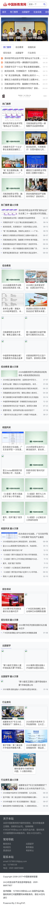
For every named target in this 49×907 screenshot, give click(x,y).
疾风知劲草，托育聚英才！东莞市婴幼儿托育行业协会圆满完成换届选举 (21, 227)
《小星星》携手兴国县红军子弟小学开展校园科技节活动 (21, 555)
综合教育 (19, 47)
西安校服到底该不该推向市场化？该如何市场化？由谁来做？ (21, 244)
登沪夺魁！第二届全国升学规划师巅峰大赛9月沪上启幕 (21, 797)
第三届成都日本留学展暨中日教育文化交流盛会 (21, 397)
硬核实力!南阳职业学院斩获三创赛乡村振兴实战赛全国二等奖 (21, 235)
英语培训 (7, 850)
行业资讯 (32, 53)
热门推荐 (14, 12)
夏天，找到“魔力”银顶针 (12, 563)
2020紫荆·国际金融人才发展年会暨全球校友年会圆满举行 (21, 689)
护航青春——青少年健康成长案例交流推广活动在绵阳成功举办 (21, 248)
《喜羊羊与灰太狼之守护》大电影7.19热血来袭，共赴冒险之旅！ (21, 414)
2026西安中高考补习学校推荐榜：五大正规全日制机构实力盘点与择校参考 (21, 793)
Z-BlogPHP (20, 903)
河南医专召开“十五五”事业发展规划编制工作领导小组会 (21, 222)
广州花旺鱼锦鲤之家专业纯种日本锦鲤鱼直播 (20, 633)
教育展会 (30, 847)
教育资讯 (7, 844)
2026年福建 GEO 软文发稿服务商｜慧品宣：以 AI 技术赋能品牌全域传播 (21, 801)
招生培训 (7, 53)
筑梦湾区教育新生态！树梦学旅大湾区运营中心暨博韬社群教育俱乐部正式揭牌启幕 (21, 253)
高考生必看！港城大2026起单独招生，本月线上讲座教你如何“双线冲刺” (21, 384)
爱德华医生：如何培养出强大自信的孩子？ (19, 410)
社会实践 (37, 12)
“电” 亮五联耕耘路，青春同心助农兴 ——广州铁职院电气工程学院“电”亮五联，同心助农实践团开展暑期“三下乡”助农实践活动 (21, 231)
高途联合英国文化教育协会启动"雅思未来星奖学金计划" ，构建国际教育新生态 (21, 388)
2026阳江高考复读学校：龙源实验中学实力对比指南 (21, 380)
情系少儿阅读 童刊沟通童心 (13, 576)
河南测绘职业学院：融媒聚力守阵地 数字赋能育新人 (21, 240)
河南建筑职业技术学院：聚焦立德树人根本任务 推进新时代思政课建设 (21, 393)
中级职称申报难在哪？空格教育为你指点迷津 (20, 401)
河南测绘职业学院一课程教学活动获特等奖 (23, 62)
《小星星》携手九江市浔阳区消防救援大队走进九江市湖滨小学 (21, 559)
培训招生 (7, 847)
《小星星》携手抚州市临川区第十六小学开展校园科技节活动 (21, 572)
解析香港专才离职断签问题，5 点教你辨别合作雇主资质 (21, 806)
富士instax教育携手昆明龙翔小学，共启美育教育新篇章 (21, 546)
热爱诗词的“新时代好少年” (13, 550)
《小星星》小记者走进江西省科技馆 (16, 568)
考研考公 (30, 850)
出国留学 (26, 12)
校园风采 (32, 47)
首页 (4, 12)
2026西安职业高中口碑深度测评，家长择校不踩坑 (21, 541)
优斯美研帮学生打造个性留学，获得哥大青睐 (20, 406)
